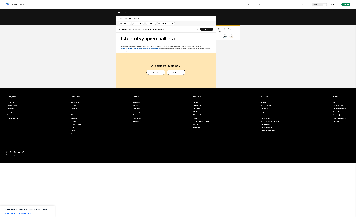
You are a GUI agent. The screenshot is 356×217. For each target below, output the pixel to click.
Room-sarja (136, 111)
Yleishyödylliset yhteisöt (201, 121)
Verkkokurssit (265, 108)
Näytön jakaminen (13, 118)
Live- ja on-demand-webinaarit (271, 121)
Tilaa (206, 29)
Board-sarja (137, 115)
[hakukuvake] (313, 4)
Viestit (9, 115)
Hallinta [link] (280, 5)
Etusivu (119, 12)
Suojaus (73, 130)
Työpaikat (336, 121)
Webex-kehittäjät (266, 127)
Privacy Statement (9, 213)
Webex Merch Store (339, 118)
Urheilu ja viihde (198, 115)
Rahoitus (195, 111)
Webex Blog (336, 111)
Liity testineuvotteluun (268, 105)
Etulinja (195, 118)
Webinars (74, 118)
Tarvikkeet (136, 121)
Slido (72, 115)
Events (73, 121)
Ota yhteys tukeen (339, 105)
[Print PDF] (197, 29)
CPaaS (73, 127)
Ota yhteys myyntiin (339, 108)
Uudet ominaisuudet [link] (292, 5)
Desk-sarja (136, 108)
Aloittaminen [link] (252, 5)
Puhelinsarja (137, 118)
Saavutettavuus (266, 115)
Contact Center (76, 124)
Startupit (195, 124)
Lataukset (264, 102)
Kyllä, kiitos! (156, 72)
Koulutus (195, 102)
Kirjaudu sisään (346, 4)
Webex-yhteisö (265, 124)
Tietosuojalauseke (73, 155)
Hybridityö (196, 127)
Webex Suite (75, 102)
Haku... (316, 4)
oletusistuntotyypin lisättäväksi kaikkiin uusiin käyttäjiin (140, 49)
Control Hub (75, 134)
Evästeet (82, 155)
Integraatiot (264, 111)
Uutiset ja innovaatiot (267, 130)
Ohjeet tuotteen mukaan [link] (267, 5)
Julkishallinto (197, 108)
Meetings (10, 108)
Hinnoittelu (11, 102)
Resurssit (305, 5)
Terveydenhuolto (198, 105)
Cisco (334, 102)
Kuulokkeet (136, 102)
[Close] (52, 208)
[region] (27, 211)
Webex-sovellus (12, 105)
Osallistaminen (265, 118)
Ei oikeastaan (176, 72)
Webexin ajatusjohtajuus (341, 115)
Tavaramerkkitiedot (92, 155)
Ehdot (65, 155)
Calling (9, 111)
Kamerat (136, 105)
